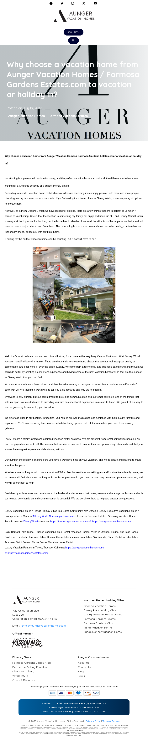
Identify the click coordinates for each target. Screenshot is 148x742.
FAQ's (81, 675)
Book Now (73, 32)
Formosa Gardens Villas (98, 623)
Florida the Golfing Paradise (29, 667)
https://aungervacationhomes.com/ (111, 521)
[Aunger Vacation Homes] (74, 15)
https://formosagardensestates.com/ (70, 521)
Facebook (64, 711)
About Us (83, 662)
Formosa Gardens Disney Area (31, 662)
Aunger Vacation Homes (26, 116)
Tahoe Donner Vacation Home (103, 631)
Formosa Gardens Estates (68, 116)
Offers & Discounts (23, 680)
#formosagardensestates (62, 516)
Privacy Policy (93, 721)
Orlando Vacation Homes (99, 605)
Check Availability (23, 671)
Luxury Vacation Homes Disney (103, 614)
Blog (81, 671)
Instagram (81, 711)
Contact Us (84, 667)
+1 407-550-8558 (69, 703)
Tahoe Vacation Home (98, 627)
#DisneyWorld (40, 516)
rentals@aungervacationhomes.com (43, 625)
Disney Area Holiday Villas (100, 610)
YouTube (100, 711)
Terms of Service (111, 721)
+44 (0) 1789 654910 (92, 703)
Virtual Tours (20, 675)
